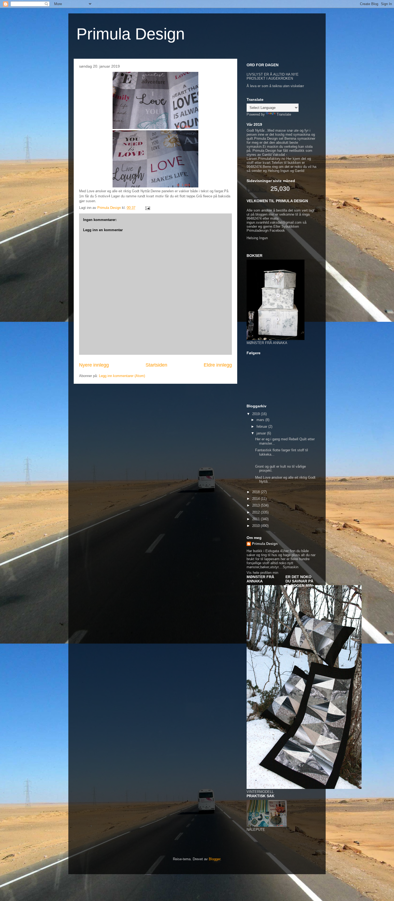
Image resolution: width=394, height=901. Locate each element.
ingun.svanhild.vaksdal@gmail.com (274, 222)
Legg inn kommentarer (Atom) (122, 376)
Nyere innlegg (94, 365)
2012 (256, 512)
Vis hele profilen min (262, 573)
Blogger (214, 859)
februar (262, 426)
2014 (256, 499)
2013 (256, 505)
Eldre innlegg (218, 365)
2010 (256, 526)
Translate (284, 114)
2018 (256, 492)
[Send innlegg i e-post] (147, 208)
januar (262, 433)
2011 (256, 519)
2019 (256, 414)
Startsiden (156, 365)
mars (261, 420)
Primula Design (130, 34)
